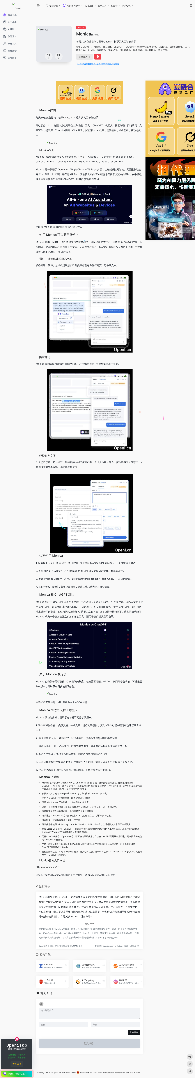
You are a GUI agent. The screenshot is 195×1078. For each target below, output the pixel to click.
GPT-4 (78, 156)
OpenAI (62, 169)
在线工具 (102, 5)
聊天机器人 (150, 50)
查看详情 (16, 1064)
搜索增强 (101, 50)
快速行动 (80, 50)
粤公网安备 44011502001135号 (93, 1072)
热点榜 (114, 5)
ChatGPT (81, 27)
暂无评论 (46, 993)
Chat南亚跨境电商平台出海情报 (141, 47)
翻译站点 (94, 35)
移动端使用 (125, 50)
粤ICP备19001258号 (67, 1072)
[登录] (191, 6)
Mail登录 (163, 47)
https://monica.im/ (46, 867)
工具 (187, 47)
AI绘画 (97, 47)
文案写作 (112, 50)
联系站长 (126, 5)
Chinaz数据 (54, 901)
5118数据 (125, 897)
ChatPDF (118, 47)
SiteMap (137, 1072)
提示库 (91, 50)
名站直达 (89, 5)
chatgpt (107, 47)
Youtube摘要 (176, 47)
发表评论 (134, 1032)
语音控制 (162, 50)
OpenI (55, 1072)
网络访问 (137, 50)
